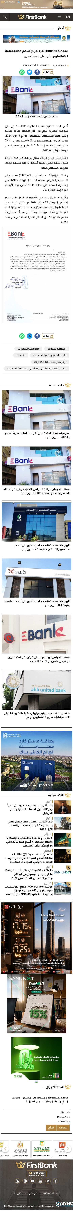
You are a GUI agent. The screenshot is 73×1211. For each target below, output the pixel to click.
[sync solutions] (64, 1204)
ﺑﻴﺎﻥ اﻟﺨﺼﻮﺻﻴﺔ (51, 1193)
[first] (32, 17)
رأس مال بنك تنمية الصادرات (49, 361)
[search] (5, 17)
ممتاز (63, 1112)
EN (68, 16)
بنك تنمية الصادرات (28, 348)
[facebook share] (37, 72)
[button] (67, 1148)
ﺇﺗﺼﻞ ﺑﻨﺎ (18, 1193)
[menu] (59, 17)
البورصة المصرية (56, 348)
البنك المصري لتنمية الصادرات (49, 355)
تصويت (63, 1127)
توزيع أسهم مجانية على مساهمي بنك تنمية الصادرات (36, 368)
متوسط (61, 1116)
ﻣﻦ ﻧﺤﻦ (33, 1193)
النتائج (51, 1127)
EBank (20, 355)
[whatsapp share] (22, 72)
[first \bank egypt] (36, 1164)
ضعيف (62, 1121)
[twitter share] (29, 72)
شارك (46, 72)
